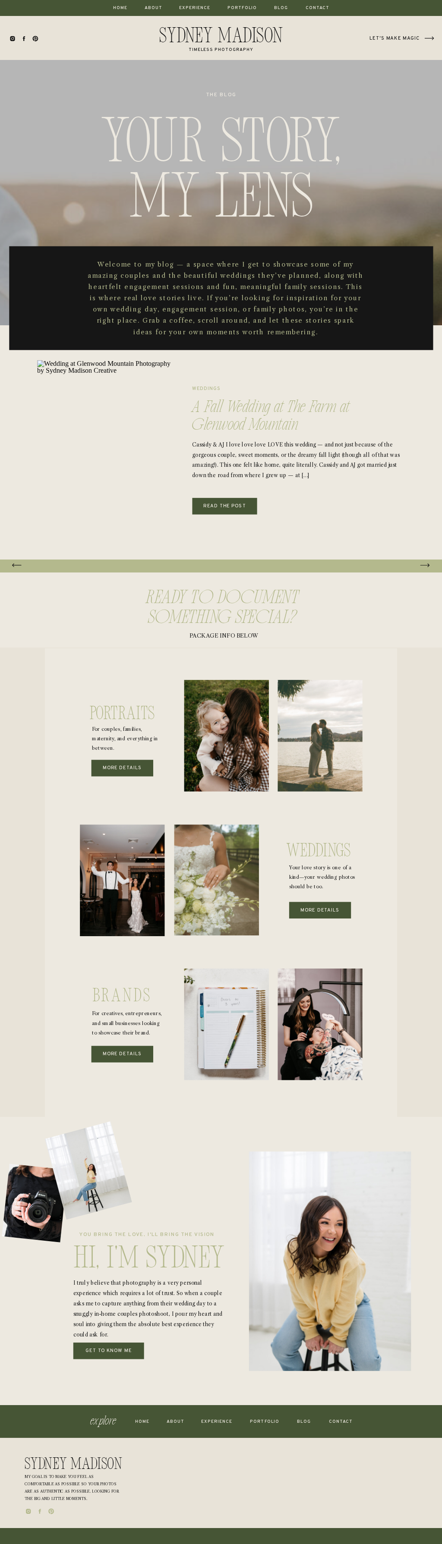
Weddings (206, 389)
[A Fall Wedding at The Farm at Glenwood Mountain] (105, 449)
